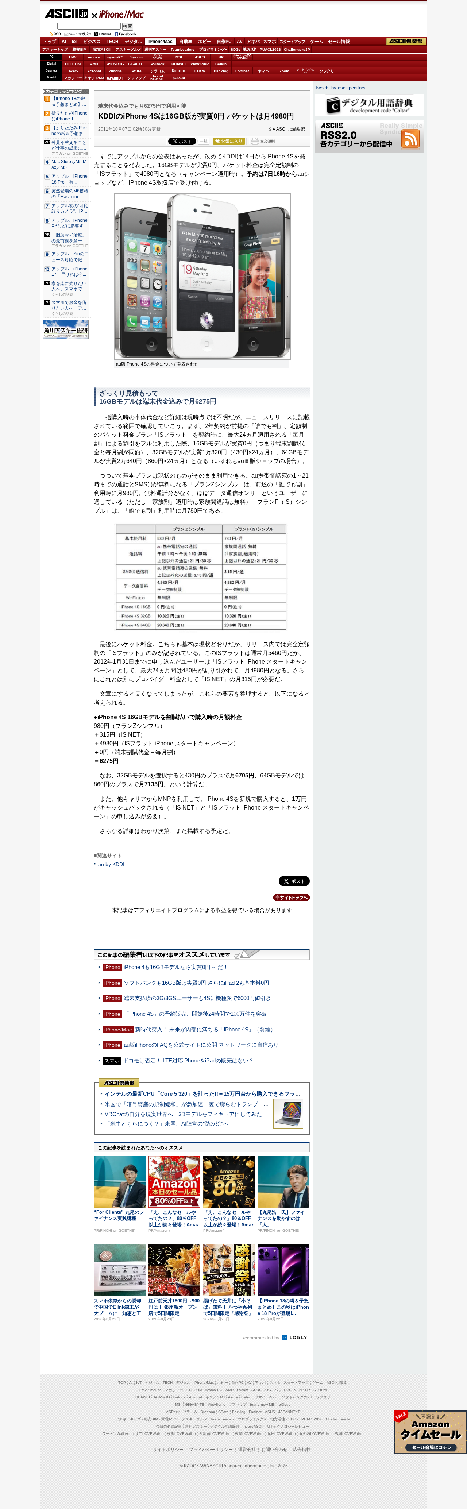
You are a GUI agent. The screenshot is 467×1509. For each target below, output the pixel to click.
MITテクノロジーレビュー (288, 1426)
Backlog (221, 71)
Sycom (136, 57)
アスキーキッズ (55, 49)
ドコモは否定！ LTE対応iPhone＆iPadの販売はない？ (188, 1060)
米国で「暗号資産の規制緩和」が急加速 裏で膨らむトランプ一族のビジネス (200, 1104)
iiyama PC (213, 1390)
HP (221, 57)
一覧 (204, 141)
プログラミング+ (213, 49)
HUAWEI (178, 64)
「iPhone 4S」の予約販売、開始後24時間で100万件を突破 (195, 1014)
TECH (113, 41)
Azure (136, 71)
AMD (94, 64)
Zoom (284, 71)
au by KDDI (111, 864)
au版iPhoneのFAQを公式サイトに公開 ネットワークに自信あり (201, 1045)
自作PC (224, 41)
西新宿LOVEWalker (215, 1434)
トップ (49, 41)
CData (199, 71)
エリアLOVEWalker (147, 1434)
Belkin (221, 64)
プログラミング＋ (252, 1419)
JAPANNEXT (115, 78)
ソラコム (157, 71)
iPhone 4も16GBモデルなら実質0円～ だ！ (176, 967)
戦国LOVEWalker (349, 1434)
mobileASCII (253, 1426)
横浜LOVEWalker (181, 1434)
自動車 (185, 41)
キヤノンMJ (94, 78)
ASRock (157, 64)
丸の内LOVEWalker (315, 1434)
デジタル (133, 41)
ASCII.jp (66, 13)
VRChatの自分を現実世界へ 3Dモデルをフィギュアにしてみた (183, 1114)
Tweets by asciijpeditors (340, 87)
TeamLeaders (183, 49)
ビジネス (92, 41)
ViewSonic (199, 64)
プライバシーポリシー (211, 1449)
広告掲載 (301, 1449)
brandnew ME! (157, 78)
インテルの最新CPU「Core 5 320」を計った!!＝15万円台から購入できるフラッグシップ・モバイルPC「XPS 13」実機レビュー (262, 1094)
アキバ (253, 41)
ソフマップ (136, 78)
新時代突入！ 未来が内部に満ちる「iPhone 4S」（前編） (205, 1029)
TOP (122, 1383)
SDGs (236, 49)
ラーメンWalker (115, 1434)
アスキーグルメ (128, 49)
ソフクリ (327, 71)
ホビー (204, 41)
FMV (73, 57)
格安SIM (79, 49)
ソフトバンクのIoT (305, 71)
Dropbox (178, 71)
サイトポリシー (168, 1449)
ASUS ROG (115, 64)
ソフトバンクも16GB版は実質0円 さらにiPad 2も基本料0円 (196, 983)
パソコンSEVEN (158, 56)
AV (240, 41)
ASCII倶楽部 (406, 41)
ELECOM (73, 64)
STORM (320, 1390)
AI (64, 41)
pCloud (179, 78)
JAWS (73, 71)
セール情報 (339, 41)
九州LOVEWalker (281, 1434)
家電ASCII (102, 49)
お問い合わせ (274, 1449)
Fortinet (242, 71)
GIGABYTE (136, 64)
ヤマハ (263, 71)
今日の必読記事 (169, 1426)
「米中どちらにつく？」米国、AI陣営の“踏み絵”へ (166, 1123)
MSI (178, 57)
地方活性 (250, 49)
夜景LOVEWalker (249, 1434)
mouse (94, 57)
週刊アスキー (155, 49)
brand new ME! (262, 1404)
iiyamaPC (115, 57)
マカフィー (73, 78)
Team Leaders (223, 1419)
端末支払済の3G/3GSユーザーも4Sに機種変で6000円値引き (197, 998)
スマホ (269, 41)
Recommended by (261, 1337)
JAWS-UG (161, 1397)
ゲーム (316, 41)
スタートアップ (292, 41)
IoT (75, 41)
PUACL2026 (270, 49)
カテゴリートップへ (287, 897)
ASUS (200, 57)
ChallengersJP (297, 49)
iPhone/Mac (118, 14)
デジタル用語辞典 (224, 1426)
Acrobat (94, 71)
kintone (115, 71)
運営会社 (247, 1449)
